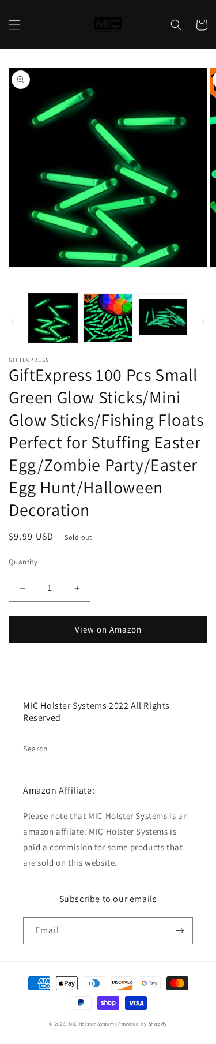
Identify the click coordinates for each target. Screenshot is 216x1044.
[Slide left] (12, 321)
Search (35, 748)
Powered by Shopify (142, 1023)
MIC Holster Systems (92, 1023)
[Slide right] (203, 321)
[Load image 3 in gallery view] (162, 317)
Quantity (23, 562)
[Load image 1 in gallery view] (52, 317)
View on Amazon (108, 629)
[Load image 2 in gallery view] (107, 317)
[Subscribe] (179, 930)
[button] (14, 25)
